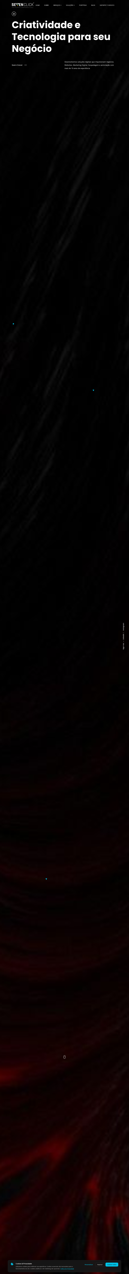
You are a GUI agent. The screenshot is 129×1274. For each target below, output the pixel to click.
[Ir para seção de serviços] (64, 1057)
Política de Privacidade (67, 1269)
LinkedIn (123, 637)
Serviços (56, 5)
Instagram (123, 627)
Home (38, 5)
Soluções (69, 5)
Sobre (46, 5)
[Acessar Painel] (14, 14)
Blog (93, 5)
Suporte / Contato (107, 5)
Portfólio (83, 5)
